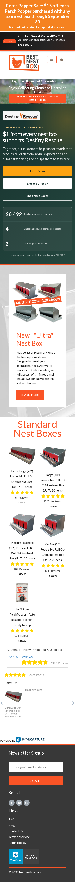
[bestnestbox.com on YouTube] (19, 803)
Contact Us (16, 831)
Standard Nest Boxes (38, 428)
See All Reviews (21, 657)
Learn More (37, 171)
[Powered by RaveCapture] (30, 740)
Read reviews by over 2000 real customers (37, 98)
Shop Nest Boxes (37, 195)
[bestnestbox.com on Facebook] (12, 803)
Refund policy (17, 842)
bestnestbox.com (30, 872)
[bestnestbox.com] (24, 65)
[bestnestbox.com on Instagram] (27, 803)
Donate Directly (37, 183)
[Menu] (52, 59)
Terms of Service (19, 836)
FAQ (11, 819)
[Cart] (61, 59)
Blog (12, 825)
